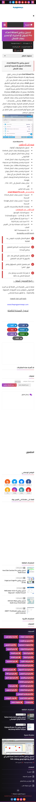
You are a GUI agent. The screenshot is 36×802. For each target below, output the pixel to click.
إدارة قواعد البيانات (25, 637)
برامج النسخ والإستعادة (24, 665)
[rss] (16, 2)
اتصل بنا (29, 772)
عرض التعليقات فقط (24, 385)
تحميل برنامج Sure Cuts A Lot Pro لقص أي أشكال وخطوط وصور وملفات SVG (19, 758)
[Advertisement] (18, 431)
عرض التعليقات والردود (8, 385)
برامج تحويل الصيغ (11, 677)
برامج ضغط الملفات (25, 690)
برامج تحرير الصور (9, 669)
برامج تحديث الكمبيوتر (25, 669)
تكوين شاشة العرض (25, 698)
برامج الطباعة (15, 657)
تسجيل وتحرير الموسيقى (24, 694)
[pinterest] (25, 2)
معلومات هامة (16, 702)
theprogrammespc (28, 762)
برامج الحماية (27, 653)
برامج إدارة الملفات (25, 649)
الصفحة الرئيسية (26, 47)
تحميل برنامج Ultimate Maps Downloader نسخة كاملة (17, 601)
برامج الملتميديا (11, 661)
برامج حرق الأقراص (26, 686)
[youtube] (22, 2)
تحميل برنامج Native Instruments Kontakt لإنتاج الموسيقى (15, 718)
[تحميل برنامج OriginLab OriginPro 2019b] (30, 580)
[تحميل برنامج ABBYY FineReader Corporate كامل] (30, 610)
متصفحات (28, 702)
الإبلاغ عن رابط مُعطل (25, 781)
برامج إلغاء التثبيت (26, 661)
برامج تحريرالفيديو (26, 677)
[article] (18, 349)
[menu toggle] (32, 2)
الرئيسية (27, 25)
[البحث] (3, 2)
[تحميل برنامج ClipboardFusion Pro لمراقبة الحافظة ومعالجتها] (30, 726)
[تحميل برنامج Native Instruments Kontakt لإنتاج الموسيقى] (30, 716)
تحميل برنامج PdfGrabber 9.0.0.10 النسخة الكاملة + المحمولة (15, 591)
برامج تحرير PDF (10, 673)
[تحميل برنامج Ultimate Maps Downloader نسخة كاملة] (30, 600)
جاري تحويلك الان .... (26, 785)
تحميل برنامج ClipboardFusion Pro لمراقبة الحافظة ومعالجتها (15, 728)
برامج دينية (12, 686)
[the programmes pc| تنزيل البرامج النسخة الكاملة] (18, 7)
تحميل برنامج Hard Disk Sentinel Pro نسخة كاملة (14, 571)
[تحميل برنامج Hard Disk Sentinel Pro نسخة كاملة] (30, 570)
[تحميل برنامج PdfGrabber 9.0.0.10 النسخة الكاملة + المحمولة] (30, 590)
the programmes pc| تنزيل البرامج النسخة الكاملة (18, 796)
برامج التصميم (11, 649)
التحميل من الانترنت (25, 641)
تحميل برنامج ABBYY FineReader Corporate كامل (15, 611)
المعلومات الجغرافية (25, 645)
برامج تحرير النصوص (25, 673)
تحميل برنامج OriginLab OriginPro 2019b (15, 581)
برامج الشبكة (15, 47)
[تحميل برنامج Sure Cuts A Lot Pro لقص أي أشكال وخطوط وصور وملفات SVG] (18, 747)
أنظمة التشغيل (9, 645)
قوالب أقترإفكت (10, 698)
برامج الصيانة (27, 657)
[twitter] (13, 2)
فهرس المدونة (27, 776)
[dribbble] (19, 2)
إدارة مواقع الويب (10, 637)
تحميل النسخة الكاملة (18, 310)
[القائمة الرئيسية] (4, 24)
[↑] (18, 790)
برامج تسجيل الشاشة (25, 682)
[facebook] (10, 2)
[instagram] (28, 2)
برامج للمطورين (10, 690)
